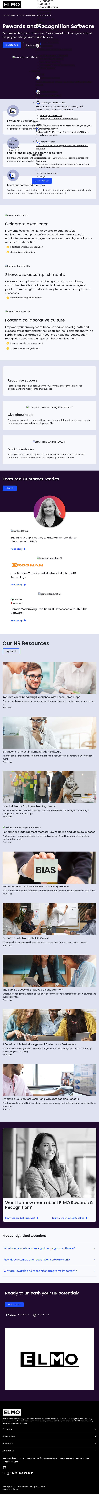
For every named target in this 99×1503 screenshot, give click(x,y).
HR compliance (47, 68)
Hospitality (45, 13)
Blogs (42, 176)
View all (9, 488)
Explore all (11, 651)
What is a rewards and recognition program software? (39, 1248)
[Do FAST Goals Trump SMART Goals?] (49, 919)
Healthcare (45, 10)
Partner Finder (62, 145)
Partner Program (62, 132)
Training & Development (59, 106)
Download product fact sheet (20, 1218)
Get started (14, 1304)
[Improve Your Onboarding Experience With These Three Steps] (49, 677)
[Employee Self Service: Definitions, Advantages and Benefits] (49, 1079)
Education (45, 3)
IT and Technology (49, 42)
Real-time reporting (50, 61)
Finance (44, 36)
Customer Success (63, 81)
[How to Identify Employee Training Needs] (49, 787)
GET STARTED (42, 180)
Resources (37, 154)
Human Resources (49, 39)
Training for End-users (51, 115)
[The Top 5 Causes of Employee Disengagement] (49, 970)
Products (7, 1429)
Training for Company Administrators (59, 118)
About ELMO (9, 1436)
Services (36, 71)
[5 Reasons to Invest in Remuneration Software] (49, 732)
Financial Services (49, 7)
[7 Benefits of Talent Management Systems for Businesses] (49, 1025)
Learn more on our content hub (68, 1218)
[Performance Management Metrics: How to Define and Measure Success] (22, 827)
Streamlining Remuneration (54, 55)
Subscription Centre (10, 1489)
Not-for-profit (47, 19)
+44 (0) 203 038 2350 (21, 1473)
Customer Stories (48, 173)
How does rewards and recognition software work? (37, 1259)
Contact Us (8, 1450)
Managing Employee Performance (57, 64)
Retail (43, 22)
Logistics (44, 16)
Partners (36, 121)
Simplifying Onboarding (51, 58)
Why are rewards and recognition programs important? (40, 1271)
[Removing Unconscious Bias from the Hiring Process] (49, 867)
